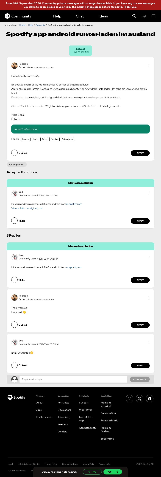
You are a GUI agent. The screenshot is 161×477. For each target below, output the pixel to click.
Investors (63, 424)
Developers (64, 410)
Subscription (67, 139)
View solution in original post (26, 208)
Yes (109, 471)
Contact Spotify (87, 427)
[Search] (134, 16)
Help (57, 16)
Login (35, 139)
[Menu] (153, 16)
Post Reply (139, 379)
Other (44, 139)
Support (83, 402)
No (94, 471)
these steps (94, 7)
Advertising (64, 417)
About (39, 402)
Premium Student (106, 429)
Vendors (62, 431)
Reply (140, 153)
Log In (144, 16)
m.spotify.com (74, 204)
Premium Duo (108, 413)
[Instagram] (129, 398)
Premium (54, 139)
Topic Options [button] (15, 164)
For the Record (44, 417)
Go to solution (82, 52)
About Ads (88, 464)
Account (25, 139)
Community (21, 16)
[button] (149, 65)
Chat (80, 16)
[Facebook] (149, 398)
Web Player (85, 410)
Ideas (103, 16)
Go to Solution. (30, 129)
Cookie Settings (70, 464)
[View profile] (14, 65)
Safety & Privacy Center (29, 464)
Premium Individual (106, 404)
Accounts (40, 25)
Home (22, 25)
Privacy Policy (51, 464)
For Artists (63, 402)
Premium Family (109, 420)
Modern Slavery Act (17, 470)
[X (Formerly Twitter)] (139, 398)
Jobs (39, 410)
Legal (10, 464)
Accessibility (104, 464)
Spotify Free (107, 438)
